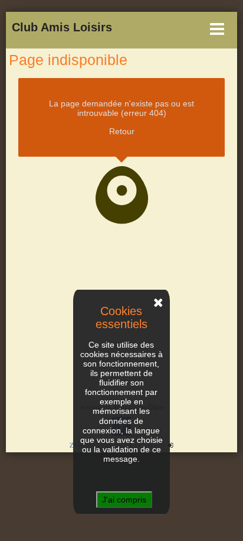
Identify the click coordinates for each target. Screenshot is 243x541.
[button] (118, 29)
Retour (121, 131)
